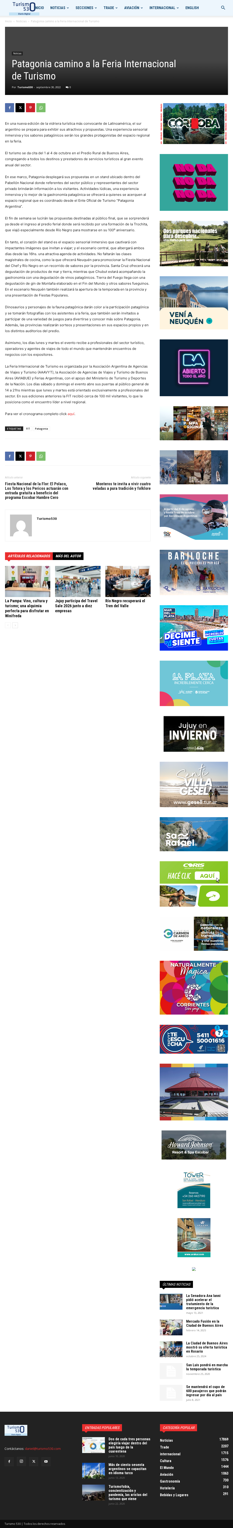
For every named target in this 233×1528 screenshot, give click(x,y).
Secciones (84, 8)
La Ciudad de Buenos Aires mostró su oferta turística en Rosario (207, 1347)
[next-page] (15, 625)
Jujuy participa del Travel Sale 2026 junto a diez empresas (76, 605)
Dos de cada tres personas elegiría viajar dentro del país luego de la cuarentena (129, 1445)
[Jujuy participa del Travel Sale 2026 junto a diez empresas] (77, 581)
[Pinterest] (30, 107)
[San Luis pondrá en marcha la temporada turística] (171, 1371)
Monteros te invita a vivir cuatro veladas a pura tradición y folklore (122, 486)
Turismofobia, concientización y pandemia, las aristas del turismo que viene (128, 1492)
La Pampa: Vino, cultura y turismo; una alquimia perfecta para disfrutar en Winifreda (27, 608)
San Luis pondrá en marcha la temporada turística (207, 1367)
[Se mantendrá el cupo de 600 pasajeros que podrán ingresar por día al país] (171, 1393)
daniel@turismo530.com (43, 1448)
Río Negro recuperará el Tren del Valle (125, 603)
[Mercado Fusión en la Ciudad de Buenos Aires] (171, 1327)
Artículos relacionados (29, 556)
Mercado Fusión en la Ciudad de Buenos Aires (204, 1323)
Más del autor (68, 556)
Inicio (39, 8)
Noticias (57, 8)
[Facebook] (9, 107)
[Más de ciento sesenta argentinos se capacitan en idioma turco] (93, 1471)
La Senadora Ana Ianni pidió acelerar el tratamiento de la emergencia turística (203, 1302)
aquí (71, 414)
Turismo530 (25, 87)
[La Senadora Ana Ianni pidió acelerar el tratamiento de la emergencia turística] (171, 1302)
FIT (28, 428)
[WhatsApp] (41, 107)
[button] (223, 8)
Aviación (131, 8)
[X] (20, 107)
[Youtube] (46, 1461)
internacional (162, 8)
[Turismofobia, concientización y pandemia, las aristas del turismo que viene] (93, 1493)
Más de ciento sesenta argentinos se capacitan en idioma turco (127, 1469)
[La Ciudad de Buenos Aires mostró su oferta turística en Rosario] (171, 1349)
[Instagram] (21, 1461)
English (192, 8)
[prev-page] (8, 625)
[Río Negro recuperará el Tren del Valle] (128, 581)
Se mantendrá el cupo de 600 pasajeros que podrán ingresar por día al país (206, 1391)
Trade (109, 8)
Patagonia (41, 428)
